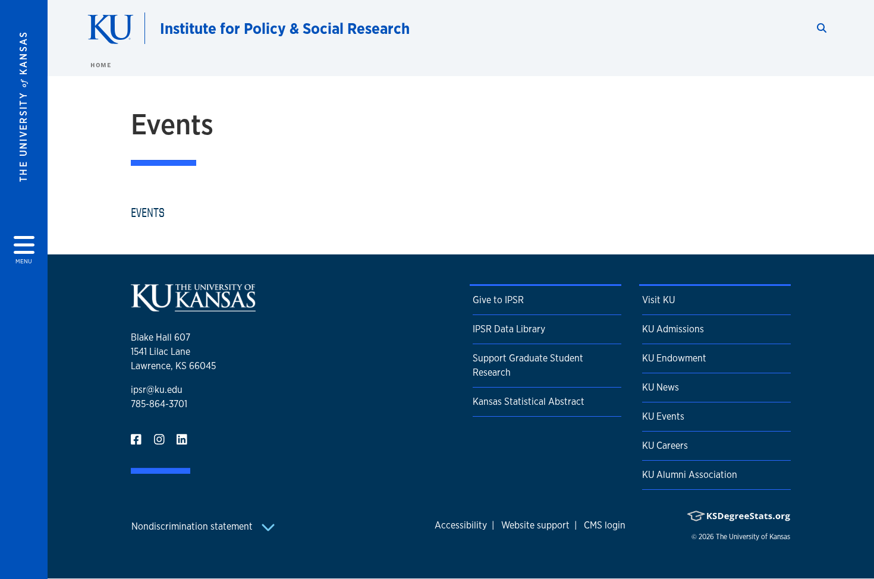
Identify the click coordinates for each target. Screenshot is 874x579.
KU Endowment (674, 358)
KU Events (663, 416)
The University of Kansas (753, 537)
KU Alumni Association (689, 474)
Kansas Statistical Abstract (528, 401)
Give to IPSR (498, 300)
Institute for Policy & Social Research (285, 28)
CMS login (604, 525)
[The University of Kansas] (193, 306)
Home (100, 65)
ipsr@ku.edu (157, 389)
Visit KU (658, 300)
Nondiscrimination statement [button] (193, 526)
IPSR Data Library (509, 329)
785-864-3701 (159, 404)
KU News (660, 387)
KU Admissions (673, 329)
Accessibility (461, 525)
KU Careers (665, 445)
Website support (535, 525)
